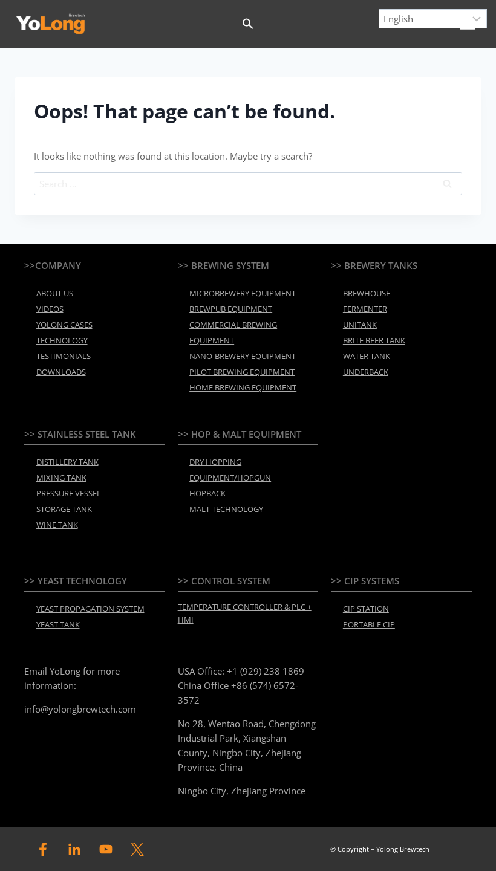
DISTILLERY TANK (67, 461)
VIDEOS (50, 308)
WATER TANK (366, 356)
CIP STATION (366, 608)
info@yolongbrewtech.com (80, 709)
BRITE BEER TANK (374, 340)
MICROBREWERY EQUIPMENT (242, 293)
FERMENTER (365, 308)
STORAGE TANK (64, 508)
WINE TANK (57, 524)
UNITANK (360, 324)
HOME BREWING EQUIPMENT (242, 387)
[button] (248, 24)
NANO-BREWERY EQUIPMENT (242, 356)
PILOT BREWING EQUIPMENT (242, 371)
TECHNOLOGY (62, 340)
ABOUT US (54, 293)
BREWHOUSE (366, 293)
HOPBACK (207, 493)
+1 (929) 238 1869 (265, 671)
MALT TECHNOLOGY (226, 508)
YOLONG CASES (64, 324)
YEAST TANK (58, 624)
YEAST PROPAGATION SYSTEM (90, 608)
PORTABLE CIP (369, 624)
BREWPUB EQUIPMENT (230, 308)
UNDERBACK (365, 371)
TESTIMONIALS (63, 356)
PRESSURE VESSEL (68, 493)
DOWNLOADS (61, 371)
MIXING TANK (61, 477)
